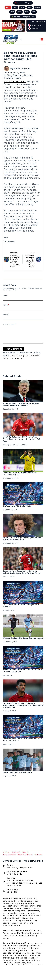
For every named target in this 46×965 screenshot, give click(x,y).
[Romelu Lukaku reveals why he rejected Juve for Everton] (23, 726)
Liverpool (21, 87)
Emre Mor (9, 241)
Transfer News (12, 78)
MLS (26, 12)
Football (17, 75)
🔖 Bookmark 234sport (23, 3)
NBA (8, 7)
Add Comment (9, 324)
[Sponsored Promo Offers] (13, 26)
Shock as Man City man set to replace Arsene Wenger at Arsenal (21, 404)
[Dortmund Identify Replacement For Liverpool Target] (23, 460)
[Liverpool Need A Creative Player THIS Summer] (23, 592)
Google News (13, 892)
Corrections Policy (9, 854)
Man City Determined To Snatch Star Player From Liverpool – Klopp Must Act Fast (21, 439)
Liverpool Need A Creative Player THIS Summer (21, 605)
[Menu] (42, 39)
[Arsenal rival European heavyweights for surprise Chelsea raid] (23, 525)
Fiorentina (15, 192)
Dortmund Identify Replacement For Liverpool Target (20, 473)
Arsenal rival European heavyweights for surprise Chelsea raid (22, 538)
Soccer (28, 75)
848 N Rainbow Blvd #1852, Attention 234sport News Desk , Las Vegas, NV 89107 (24, 882)
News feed (15, 852)
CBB (19, 12)
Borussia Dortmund (15, 81)
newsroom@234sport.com (20, 867)
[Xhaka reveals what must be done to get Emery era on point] (23, 657)
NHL (29, 7)
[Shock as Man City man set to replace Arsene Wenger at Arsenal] (23, 391)
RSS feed (6, 852)
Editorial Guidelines (25, 854)
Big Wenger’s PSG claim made (17, 506)
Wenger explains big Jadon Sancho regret (23, 638)
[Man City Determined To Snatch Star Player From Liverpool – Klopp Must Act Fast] (23, 424)
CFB (12, 12)
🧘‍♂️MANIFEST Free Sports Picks (23, 17)
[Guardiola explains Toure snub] (23, 760)
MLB (22, 7)
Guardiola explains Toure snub (17, 772)
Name (6, 305)
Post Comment (13, 348)
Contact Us (38, 854)
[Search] (21, 39)
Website (6, 315)
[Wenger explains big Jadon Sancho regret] (23, 625)
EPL (33, 12)
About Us (25, 852)
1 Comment (23, 445)
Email (6, 295)
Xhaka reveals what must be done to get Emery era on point (23, 670)
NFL (15, 7)
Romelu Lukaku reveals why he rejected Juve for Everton (22, 740)
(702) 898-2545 (14, 874)
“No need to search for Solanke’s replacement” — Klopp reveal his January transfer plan (23, 705)
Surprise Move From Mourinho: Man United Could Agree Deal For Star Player (22, 572)
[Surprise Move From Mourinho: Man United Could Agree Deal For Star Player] (23, 558)
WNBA (37, 7)
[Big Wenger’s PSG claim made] (23, 493)
